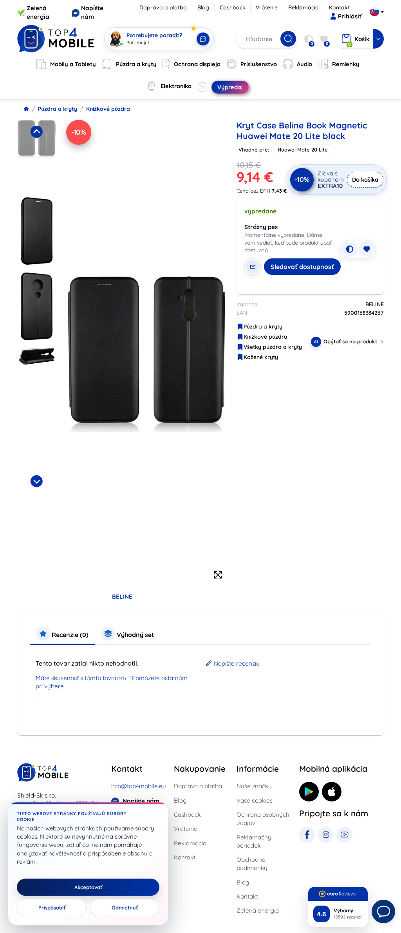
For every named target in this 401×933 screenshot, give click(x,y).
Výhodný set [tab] (134, 635)
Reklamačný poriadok (254, 841)
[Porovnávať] (350, 249)
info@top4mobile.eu (138, 786)
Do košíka (365, 179)
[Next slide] (36, 481)
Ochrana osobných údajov (263, 819)
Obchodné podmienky (252, 864)
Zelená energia (258, 910)
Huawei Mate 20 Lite (303, 149)
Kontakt (339, 7)
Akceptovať (88, 887)
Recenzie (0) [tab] (69, 635)
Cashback (233, 7)
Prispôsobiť (51, 907)
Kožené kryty (261, 357)
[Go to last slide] (36, 131)
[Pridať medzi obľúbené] (366, 249)
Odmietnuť (125, 907)
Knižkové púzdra (108, 108)
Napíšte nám (141, 801)
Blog (203, 7)
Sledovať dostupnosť (302, 267)
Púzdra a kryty (57, 108)
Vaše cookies (255, 800)
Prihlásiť (349, 16)
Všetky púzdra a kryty (273, 346)
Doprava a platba (163, 7)
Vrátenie (267, 7)
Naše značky (254, 786)
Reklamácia (303, 7)
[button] (36, 155)
